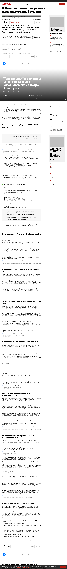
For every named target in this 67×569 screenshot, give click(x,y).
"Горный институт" (27, 375)
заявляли (20, 219)
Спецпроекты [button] (28, 4)
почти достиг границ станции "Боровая (26, 466)
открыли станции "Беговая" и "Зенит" (33, 323)
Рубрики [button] (21, 4)
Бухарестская (28, 399)
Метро (10, 549)
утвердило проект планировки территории (27, 413)
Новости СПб (7, 60)
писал (8, 449)
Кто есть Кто (48, 4)
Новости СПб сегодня (5, 551)
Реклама (43, 4)
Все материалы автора (14, 22)
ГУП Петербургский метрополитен (38, 549)
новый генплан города (18, 206)
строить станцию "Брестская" (8, 478)
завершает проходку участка (8, 321)
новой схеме (8, 177)
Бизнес (16, 60)
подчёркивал (11, 258)
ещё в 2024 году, (24, 318)
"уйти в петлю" (33, 281)
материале (17, 493)
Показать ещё (52, 133)
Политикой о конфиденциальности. (23, 567)
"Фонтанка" (34, 36)
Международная (35, 399)
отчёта (22, 138)
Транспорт (13, 549)
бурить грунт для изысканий (22, 465)
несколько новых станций (27, 506)
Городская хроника (48, 549)
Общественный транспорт (21, 549)
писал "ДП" (18, 511)
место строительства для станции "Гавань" (25, 369)
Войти (62, 4)
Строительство (29, 549)
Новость (6, 549)
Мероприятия (37, 4)
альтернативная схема (26, 478)
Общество (11, 60)
